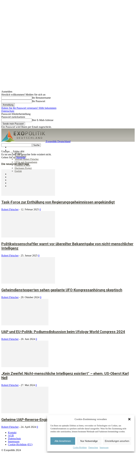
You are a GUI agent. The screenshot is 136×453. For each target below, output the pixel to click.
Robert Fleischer (10, 209)
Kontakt (12, 432)
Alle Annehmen (63, 441)
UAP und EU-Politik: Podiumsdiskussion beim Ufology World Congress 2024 (63, 332)
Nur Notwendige (89, 441)
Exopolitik (13, 150)
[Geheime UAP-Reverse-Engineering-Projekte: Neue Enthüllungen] (24, 412)
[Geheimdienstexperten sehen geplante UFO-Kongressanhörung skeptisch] (28, 282)
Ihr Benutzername (41, 97)
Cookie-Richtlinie (80, 447)
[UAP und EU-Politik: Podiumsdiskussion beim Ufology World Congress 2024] (24, 324)
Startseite (21, 157)
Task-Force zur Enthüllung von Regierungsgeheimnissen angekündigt (58, 202)
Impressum (104, 447)
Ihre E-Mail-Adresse (42, 120)
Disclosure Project (23, 168)
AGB (11, 435)
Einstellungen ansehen (117, 441)
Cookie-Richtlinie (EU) (20, 444)
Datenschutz (93, 447)
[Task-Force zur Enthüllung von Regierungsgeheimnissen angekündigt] (28, 194)
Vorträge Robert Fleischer (27, 159)
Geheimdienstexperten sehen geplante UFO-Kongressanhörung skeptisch (61, 290)
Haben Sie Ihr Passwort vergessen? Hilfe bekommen (28, 108)
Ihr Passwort (38, 101)
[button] (129, 419)
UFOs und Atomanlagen (26, 162)
